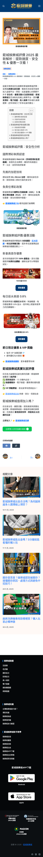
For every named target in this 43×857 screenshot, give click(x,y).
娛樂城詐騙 (7, 720)
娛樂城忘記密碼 (8, 755)
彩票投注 (6, 677)
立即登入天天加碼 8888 (17, 429)
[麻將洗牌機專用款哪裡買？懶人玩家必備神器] (21, 604)
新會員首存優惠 (20, 127)
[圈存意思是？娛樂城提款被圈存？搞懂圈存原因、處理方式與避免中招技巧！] (21, 563)
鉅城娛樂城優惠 (12, 361)
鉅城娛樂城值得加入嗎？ (20, 138)
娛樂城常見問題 (8, 759)
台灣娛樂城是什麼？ (10, 709)
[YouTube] (39, 854)
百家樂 (5, 665)
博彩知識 (6, 713)
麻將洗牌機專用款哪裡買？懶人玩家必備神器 (21, 620)
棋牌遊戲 (6, 691)
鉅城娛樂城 (27, 844)
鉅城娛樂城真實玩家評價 (20, 135)
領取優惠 (21, 288)
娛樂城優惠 (7, 740)
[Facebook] (6, 446)
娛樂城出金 (7, 748)
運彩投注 (6, 673)
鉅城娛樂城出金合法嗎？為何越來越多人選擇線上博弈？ (21, 503)
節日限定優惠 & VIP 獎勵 (23, 132)
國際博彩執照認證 (21, 117)
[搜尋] (3, 6)
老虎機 (5, 669)
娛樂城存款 (7, 744)
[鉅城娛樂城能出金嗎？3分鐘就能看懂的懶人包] (21, 525)
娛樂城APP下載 (8, 751)
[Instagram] (36, 854)
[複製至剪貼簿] (16, 446)
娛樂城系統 (7, 716)
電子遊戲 (6, 684)
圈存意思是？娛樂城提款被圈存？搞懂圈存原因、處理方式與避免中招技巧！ (21, 580)
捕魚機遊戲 (7, 688)
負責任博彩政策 (20, 122)
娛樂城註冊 (7, 737)
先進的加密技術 (20, 119)
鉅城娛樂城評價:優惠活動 (20, 125)
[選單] (39, 6)
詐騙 (12, 203)
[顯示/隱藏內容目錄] (30, 111)
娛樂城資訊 (7, 69)
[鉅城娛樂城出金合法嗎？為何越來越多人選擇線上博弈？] (21, 487)
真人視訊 (6, 680)
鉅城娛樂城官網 (22, 420)
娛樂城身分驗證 (8, 724)
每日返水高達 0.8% (21, 130)
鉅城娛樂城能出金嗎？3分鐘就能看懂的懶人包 (21, 541)
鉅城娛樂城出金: (12, 393)
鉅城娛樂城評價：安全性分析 (22, 114)
